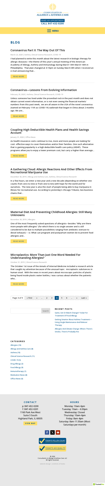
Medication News (18, 375)
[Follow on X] (52, 432)
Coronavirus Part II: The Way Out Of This (38, 50)
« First (29, 298)
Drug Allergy (16, 363)
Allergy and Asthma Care (38, 176)
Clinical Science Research (41, 54)
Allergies (31, 219)
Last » (84, 298)
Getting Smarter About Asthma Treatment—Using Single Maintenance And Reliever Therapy (73, 322)
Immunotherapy (17, 371)
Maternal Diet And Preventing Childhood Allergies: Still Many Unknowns (51, 213)
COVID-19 (57, 54)
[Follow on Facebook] (47, 432)
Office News (30, 137)
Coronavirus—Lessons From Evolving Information (44, 90)
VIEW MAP (30, 423)
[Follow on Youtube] (58, 432)
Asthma (27, 54)
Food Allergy (16, 367)
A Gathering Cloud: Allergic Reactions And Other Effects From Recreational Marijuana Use (51, 170)
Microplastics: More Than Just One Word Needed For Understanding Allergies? (46, 256)
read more (18, 76)
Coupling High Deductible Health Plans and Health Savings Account (50, 131)
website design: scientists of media (52, 464)
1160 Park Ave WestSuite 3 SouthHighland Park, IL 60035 (30, 415)
